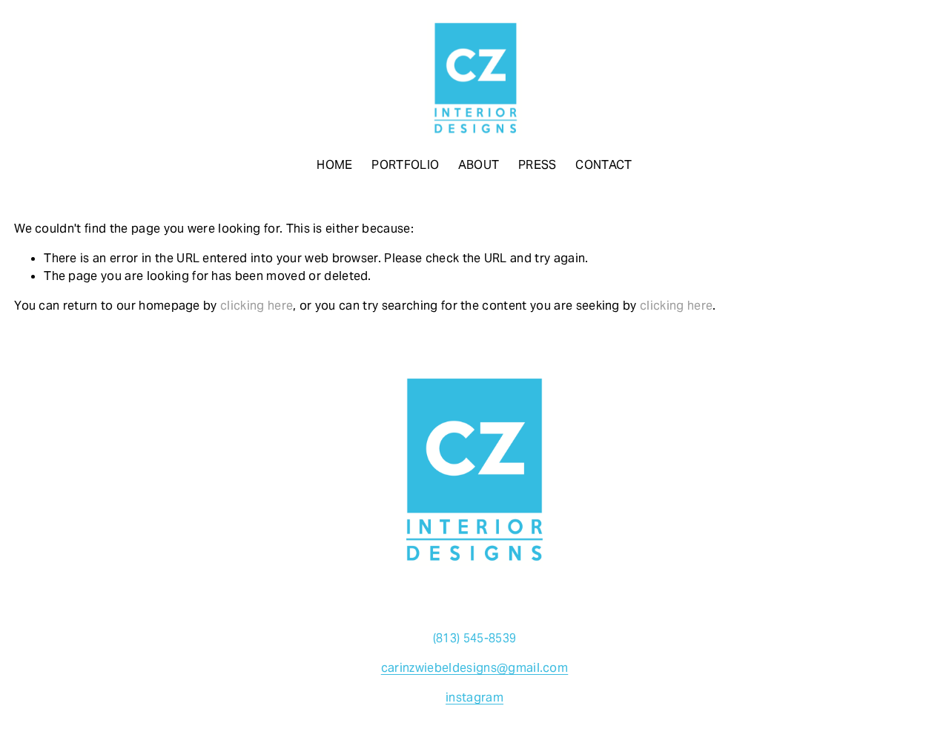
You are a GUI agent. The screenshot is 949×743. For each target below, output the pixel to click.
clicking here (256, 305)
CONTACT (603, 165)
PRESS (537, 165)
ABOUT (479, 165)
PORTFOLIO (405, 165)
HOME (334, 165)
